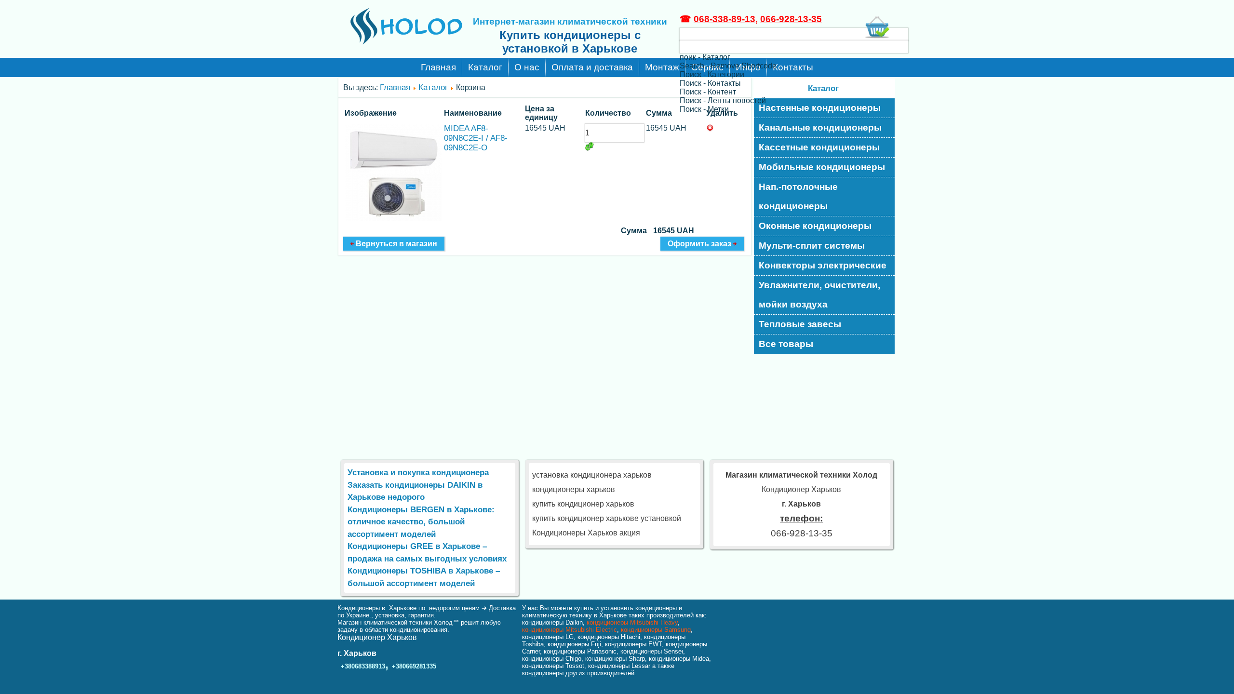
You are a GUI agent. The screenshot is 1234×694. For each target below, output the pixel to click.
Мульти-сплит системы (812, 245)
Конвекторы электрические (822, 265)
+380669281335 (414, 666)
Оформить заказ (700, 244)
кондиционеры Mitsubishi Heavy (632, 622)
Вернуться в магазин (395, 244)
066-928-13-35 (791, 19)
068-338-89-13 (724, 19)
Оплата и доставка (592, 67)
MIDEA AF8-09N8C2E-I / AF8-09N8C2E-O (476, 138)
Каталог (485, 67)
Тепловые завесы (800, 324)
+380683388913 (363, 666)
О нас (526, 67)
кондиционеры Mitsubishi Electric (569, 629)
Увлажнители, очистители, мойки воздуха (819, 294)
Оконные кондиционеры (815, 226)
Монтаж (662, 67)
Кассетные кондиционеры (819, 147)
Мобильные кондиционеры (822, 167)
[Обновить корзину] (589, 146)
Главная (438, 67)
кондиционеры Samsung (656, 629)
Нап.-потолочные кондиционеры (798, 196)
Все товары (786, 344)
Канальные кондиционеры (820, 127)
